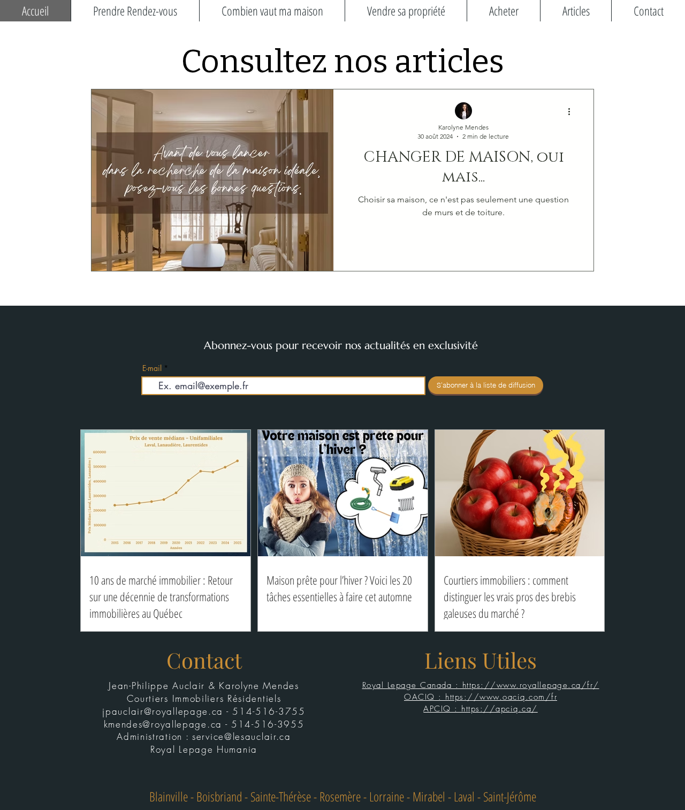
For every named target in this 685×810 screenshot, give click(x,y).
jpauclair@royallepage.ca (162, 711)
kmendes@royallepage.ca (163, 724)
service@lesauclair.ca (241, 736)
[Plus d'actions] (572, 111)
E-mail (152, 368)
